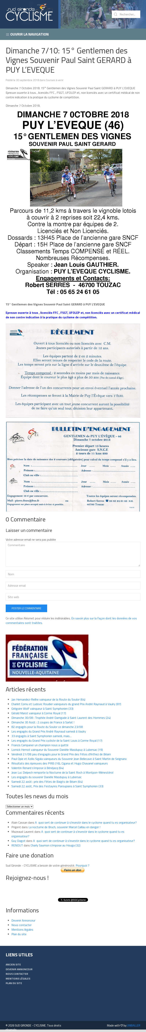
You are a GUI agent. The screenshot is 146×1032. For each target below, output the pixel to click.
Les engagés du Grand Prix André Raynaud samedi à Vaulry (48, 731)
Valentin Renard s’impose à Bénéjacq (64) (37, 768)
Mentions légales (22, 929)
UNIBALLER (133, 1025)
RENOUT (17, 845)
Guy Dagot (18, 840)
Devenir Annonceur (23, 920)
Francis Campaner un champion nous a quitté (39, 745)
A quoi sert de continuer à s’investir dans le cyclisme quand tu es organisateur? (86, 822)
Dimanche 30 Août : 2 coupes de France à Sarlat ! (42, 722)
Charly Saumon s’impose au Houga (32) (55, 845)
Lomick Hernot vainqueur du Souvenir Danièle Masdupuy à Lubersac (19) (57, 749)
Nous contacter (21, 925)
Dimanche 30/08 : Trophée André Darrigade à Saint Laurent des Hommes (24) (61, 717)
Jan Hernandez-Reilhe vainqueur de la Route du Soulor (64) (48, 699)
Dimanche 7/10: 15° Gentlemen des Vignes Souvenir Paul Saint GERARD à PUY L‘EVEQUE (68, 60)
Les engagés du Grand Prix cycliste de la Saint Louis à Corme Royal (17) (56, 740)
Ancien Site (13, 964)
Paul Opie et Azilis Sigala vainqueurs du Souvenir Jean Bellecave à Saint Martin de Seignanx (69, 758)
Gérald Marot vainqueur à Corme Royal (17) (38, 713)
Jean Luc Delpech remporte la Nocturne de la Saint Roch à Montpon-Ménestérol (62, 772)
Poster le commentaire (26, 608)
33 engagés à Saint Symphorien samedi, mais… (41, 736)
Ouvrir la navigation (29, 34)
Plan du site (18, 934)
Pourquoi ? (82, 865)
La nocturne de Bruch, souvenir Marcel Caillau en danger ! (64, 827)
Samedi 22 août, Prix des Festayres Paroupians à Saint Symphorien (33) (57, 786)
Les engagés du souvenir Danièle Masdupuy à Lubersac (46, 777)
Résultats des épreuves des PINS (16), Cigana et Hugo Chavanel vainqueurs (59, 763)
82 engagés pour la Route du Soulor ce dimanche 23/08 (47, 727)
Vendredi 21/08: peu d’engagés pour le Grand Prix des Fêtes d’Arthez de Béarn (61, 754)
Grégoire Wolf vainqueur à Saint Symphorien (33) (42, 708)
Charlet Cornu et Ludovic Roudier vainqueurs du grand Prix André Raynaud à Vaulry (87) (66, 704)
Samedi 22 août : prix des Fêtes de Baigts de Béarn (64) (47, 781)
